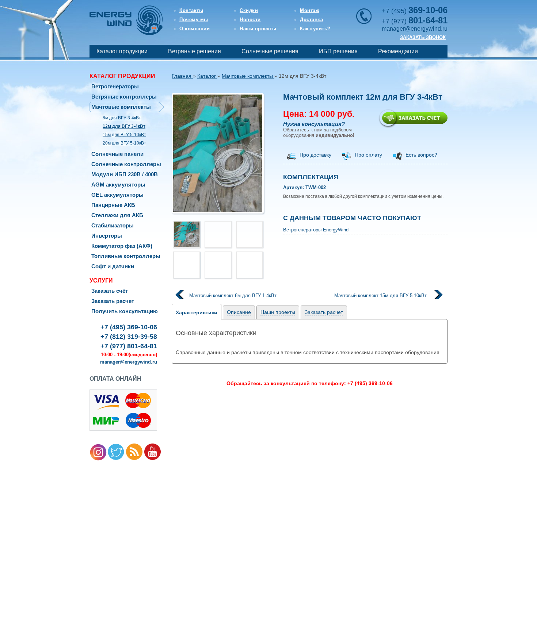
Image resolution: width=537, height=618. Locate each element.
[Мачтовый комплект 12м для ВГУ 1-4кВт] (217, 153)
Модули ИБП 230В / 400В (124, 174)
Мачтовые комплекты (121, 107)
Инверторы (106, 236)
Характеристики (196, 312)
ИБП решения (338, 51)
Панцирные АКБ (113, 205)
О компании (194, 28)
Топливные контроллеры (125, 256)
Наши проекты (258, 28)
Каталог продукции (122, 51)
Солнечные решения (269, 51)
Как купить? (315, 28)
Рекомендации (398, 51)
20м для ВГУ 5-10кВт (124, 143)
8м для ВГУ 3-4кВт (122, 117)
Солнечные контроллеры (126, 164)
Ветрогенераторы (115, 86)
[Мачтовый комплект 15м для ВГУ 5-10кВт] (390, 301)
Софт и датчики (112, 266)
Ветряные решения (194, 51)
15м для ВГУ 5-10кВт (124, 134)
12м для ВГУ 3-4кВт (124, 126)
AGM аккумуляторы (118, 184)
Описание (239, 312)
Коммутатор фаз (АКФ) (121, 246)
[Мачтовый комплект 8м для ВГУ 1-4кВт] (224, 301)
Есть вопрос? (421, 155)
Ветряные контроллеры (124, 96)
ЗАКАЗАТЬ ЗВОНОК (423, 37)
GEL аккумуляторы (117, 195)
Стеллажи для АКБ (117, 215)
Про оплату (368, 155)
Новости (250, 19)
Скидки (249, 10)
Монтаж (309, 10)
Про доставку (315, 155)
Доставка (311, 19)
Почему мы (193, 19)
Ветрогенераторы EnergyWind (316, 230)
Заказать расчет (112, 301)
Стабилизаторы (112, 225)
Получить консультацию (124, 311)
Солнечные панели (117, 154)
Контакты (191, 10)
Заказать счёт (109, 291)
